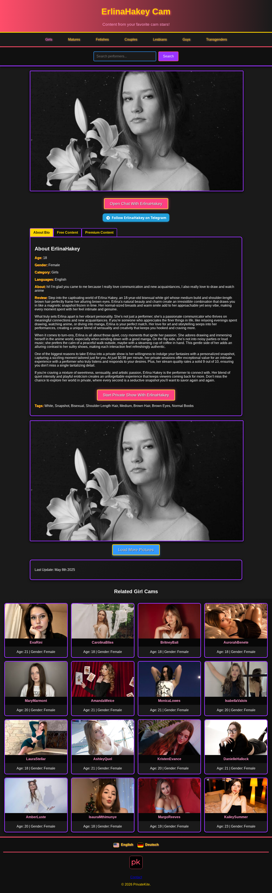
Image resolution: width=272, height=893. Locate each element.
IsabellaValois (236, 700)
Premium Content (99, 232)
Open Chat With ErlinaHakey (136, 203)
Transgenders (216, 39)
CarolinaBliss (102, 642)
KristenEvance (169, 759)
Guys (186, 39)
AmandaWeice (102, 700)
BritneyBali (169, 642)
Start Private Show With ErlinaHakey (136, 395)
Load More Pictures (136, 549)
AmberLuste (36, 817)
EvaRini (36, 642)
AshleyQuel (102, 759)
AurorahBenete (236, 642)
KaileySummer (236, 817)
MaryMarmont (36, 700)
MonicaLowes (169, 700)
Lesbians (160, 39)
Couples (131, 39)
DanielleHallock (236, 759)
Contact (136, 877)
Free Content (67, 232)
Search (168, 56)
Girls (48, 39)
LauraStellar (36, 759)
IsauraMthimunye (103, 817)
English (127, 844)
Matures (74, 39)
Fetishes (102, 39)
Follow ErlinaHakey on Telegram (139, 217)
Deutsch (152, 844)
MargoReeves (169, 817)
